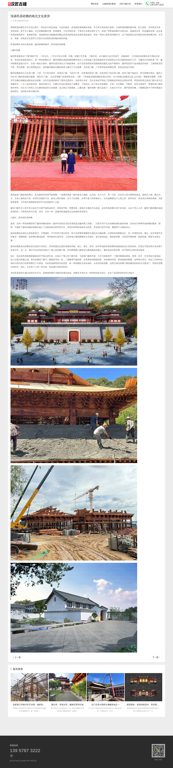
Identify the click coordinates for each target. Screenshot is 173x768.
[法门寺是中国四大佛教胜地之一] (67, 687)
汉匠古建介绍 (125, 4)
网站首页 (95, 4)
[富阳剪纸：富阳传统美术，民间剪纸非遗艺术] (105, 687)
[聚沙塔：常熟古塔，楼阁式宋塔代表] (29, 687)
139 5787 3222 (25, 750)
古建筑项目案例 (109, 4)
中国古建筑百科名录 (21, 21)
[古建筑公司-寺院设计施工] (17, 4)
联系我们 (138, 4)
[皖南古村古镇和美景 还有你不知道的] (143, 687)
